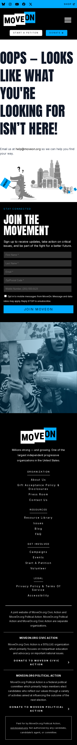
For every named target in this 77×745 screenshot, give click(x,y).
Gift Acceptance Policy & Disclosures (38, 487)
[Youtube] (17, 4)
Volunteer (38, 568)
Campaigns (38, 552)
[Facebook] (23, 4)
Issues (38, 523)
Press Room (38, 494)
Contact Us (38, 500)
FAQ (38, 534)
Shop (68, 4)
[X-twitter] (30, 4)
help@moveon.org (28, 149)
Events (38, 557)
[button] (67, 19)
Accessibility (38, 595)
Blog (38, 528)
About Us (38, 479)
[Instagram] (10, 4)
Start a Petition (38, 563)
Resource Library (38, 517)
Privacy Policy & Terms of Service (38, 588)
